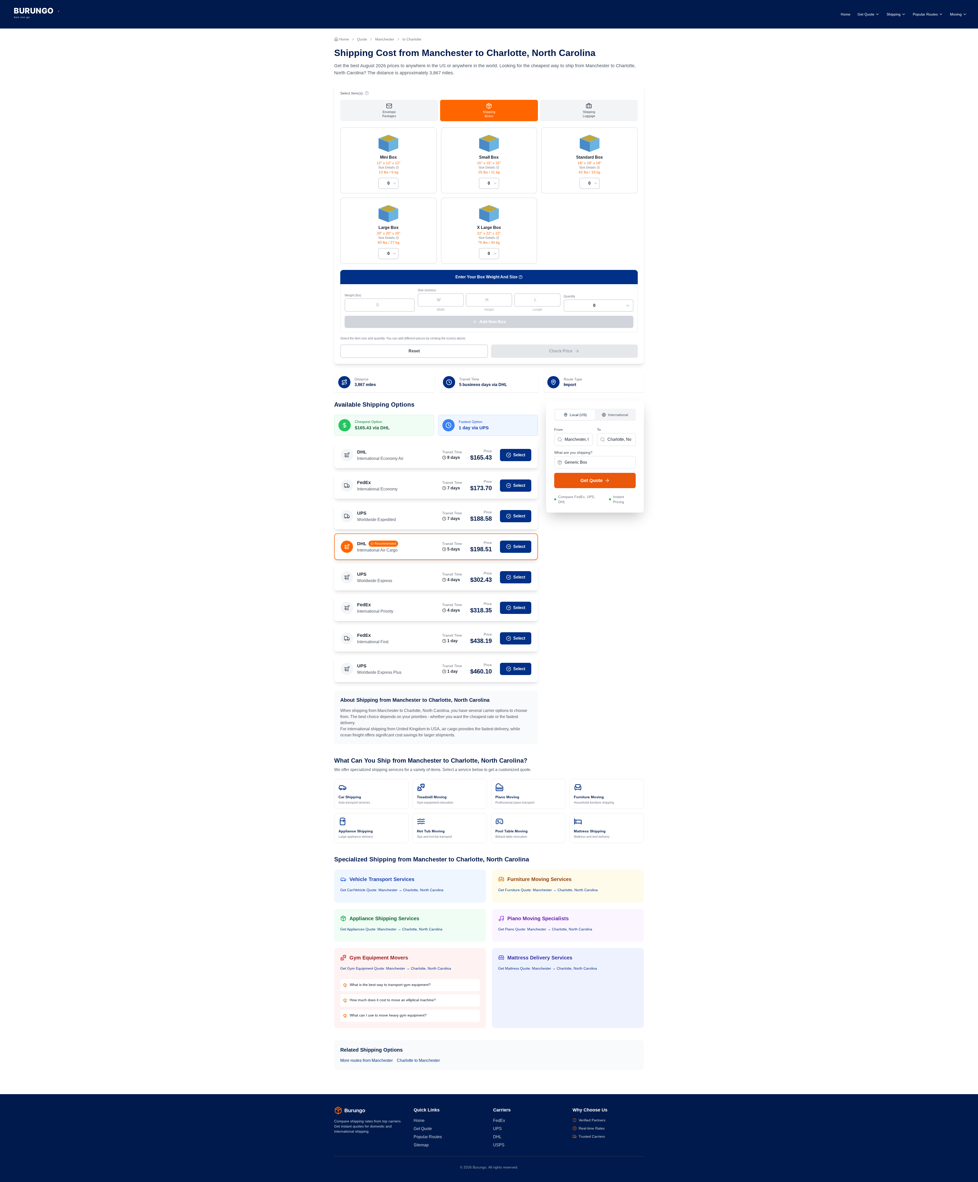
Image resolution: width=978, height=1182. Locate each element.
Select (519, 455)
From (558, 430)
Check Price (561, 351)
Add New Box (492, 322)
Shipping (894, 14)
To (599, 430)
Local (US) (578, 415)
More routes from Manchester (366, 1060)
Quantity (569, 296)
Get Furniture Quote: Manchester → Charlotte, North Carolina (548, 890)
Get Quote (866, 14)
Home (845, 14)
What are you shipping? (573, 452)
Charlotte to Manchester (418, 1060)
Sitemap (421, 1145)
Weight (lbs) (353, 295)
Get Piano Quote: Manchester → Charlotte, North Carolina (545, 929)
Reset (414, 351)
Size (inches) (427, 290)
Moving (956, 14)
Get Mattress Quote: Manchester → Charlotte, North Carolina (547, 968)
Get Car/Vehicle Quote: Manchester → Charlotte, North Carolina (391, 890)
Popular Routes (925, 14)
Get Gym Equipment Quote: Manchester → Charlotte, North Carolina (395, 968)
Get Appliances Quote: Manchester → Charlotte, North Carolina (391, 929)
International (618, 415)
